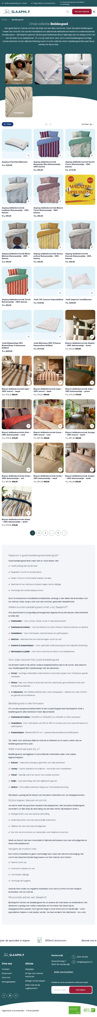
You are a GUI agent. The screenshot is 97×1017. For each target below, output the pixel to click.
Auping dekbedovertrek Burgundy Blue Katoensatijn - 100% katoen (47, 164)
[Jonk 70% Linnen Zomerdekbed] (48, 281)
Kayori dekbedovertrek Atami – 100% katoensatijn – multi (16, 520)
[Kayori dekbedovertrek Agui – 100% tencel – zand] (48, 371)
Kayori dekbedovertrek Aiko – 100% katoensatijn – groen (79, 390)
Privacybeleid (32, 1010)
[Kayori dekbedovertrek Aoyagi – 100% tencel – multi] (80, 414)
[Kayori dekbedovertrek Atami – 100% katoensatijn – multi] (17, 501)
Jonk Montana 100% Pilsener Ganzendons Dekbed (47, 344)
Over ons (6, 977)
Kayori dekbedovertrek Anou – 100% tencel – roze (48, 433)
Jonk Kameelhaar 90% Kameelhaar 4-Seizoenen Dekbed (13, 345)
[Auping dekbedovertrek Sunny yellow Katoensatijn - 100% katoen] (48, 236)
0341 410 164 (82, 957)
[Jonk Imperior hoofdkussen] (80, 281)
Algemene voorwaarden (13, 1010)
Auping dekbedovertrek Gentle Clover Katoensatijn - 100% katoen (80, 164)
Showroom (7, 973)
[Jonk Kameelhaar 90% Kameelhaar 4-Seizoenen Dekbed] (17, 325)
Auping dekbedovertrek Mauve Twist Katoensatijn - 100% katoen (48, 210)
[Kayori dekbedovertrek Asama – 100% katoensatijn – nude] (80, 458)
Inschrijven (80, 990)
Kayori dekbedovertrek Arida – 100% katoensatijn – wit (16, 477)
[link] (19, 69)
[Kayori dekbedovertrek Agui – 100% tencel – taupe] (17, 371)
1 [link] (32, 533)
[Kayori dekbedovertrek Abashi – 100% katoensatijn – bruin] (80, 325)
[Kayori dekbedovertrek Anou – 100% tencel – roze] (48, 414)
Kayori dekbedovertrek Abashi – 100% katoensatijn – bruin (80, 344)
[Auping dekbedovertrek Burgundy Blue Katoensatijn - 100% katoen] (48, 144)
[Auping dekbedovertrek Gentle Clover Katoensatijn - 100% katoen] (80, 144)
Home (4, 19)
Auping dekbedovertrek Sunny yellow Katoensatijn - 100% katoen (48, 256)
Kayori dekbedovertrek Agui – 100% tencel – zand (47, 390)
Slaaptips (29, 969)
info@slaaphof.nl (84, 962)
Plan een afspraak (82, 11)
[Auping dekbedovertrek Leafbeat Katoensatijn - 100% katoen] (17, 190)
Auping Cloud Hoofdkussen (15, 162)
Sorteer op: (87, 124)
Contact (6, 969)
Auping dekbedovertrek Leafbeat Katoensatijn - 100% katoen (15, 210)
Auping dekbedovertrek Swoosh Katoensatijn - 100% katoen (78, 256)
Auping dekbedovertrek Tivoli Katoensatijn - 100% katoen (16, 300)
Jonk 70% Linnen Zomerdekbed (48, 299)
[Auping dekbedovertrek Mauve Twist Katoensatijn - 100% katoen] (48, 190)
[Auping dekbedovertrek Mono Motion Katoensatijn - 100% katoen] (17, 236)
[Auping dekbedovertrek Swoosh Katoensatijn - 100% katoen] (80, 236)
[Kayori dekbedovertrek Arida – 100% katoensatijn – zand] (48, 458)
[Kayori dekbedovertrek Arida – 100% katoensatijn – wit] (17, 458)
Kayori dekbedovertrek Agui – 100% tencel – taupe (16, 390)
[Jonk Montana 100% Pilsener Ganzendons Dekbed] (48, 325)
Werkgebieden (8, 981)
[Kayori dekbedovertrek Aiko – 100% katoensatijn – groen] (80, 371)
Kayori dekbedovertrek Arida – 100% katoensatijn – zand (48, 477)
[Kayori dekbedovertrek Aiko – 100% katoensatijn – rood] (17, 414)
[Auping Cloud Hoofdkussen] (17, 144)
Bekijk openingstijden (63, 972)
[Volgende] (64, 533)
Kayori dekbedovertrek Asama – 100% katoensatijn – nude (79, 477)
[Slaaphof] (16, 11)
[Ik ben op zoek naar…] (67, 11)
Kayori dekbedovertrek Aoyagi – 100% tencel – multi (80, 433)
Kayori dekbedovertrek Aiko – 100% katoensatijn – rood (16, 433)
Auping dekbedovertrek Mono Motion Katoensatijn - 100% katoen (16, 256)
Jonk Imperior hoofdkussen (78, 299)
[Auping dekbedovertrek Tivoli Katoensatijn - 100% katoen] (17, 281)
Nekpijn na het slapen (35, 980)
